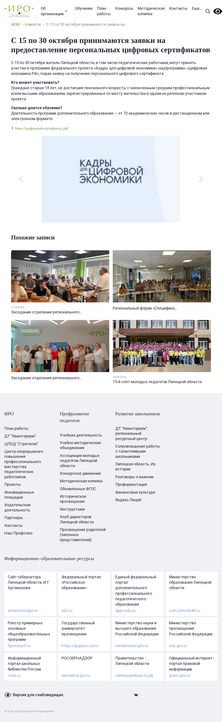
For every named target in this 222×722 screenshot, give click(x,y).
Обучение (84, 8)
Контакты (178, 8)
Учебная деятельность (81, 435)
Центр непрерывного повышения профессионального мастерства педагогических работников (23, 464)
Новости (33, 24)
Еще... (197, 8)
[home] (19, 11)
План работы (104, 11)
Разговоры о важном (134, 477)
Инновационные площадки (19, 494)
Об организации (52, 11)
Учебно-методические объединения (80, 445)
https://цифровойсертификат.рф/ (42, 128)
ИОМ (15, 24)
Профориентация (131, 484)
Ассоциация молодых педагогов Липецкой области (80, 460)
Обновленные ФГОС (78, 488)
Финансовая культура (135, 492)
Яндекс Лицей (128, 500)
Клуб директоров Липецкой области (77, 519)
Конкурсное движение (80, 473)
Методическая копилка (151, 11)
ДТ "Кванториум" (20, 436)
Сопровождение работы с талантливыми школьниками (137, 451)
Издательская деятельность (17, 507)
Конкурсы (124, 8)
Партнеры (13, 517)
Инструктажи (72, 509)
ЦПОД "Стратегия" (21, 444)
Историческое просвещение (73, 499)
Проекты (12, 484)
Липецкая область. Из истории (135, 466)
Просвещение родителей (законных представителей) (83, 534)
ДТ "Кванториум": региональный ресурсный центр (131, 433)
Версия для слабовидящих (38, 694)
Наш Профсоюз (18, 533)
